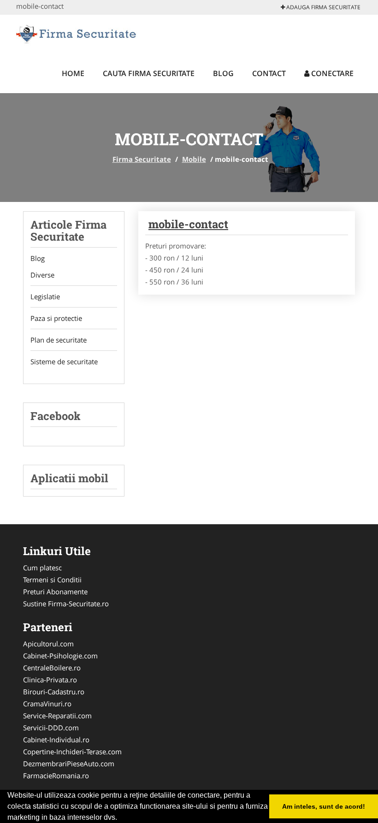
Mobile (194, 159)
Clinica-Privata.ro (50, 679)
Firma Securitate (141, 159)
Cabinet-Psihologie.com (60, 655)
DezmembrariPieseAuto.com (68, 763)
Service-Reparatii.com (57, 715)
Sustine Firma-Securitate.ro (66, 603)
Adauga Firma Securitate (322, 7)
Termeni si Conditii (52, 579)
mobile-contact (188, 224)
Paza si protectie (56, 318)
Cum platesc (42, 567)
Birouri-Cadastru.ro (53, 691)
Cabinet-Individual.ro (56, 739)
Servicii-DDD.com (51, 727)
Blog (223, 73)
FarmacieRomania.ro (56, 775)
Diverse (42, 274)
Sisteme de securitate (64, 361)
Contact (269, 73)
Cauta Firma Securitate (149, 73)
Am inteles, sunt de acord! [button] (323, 806)
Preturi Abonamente (55, 591)
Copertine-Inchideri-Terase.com (72, 751)
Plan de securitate (58, 339)
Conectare (331, 73)
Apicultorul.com (48, 643)
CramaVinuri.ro (47, 703)
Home (73, 73)
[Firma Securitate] (76, 33)
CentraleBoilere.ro (52, 667)
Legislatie (45, 296)
